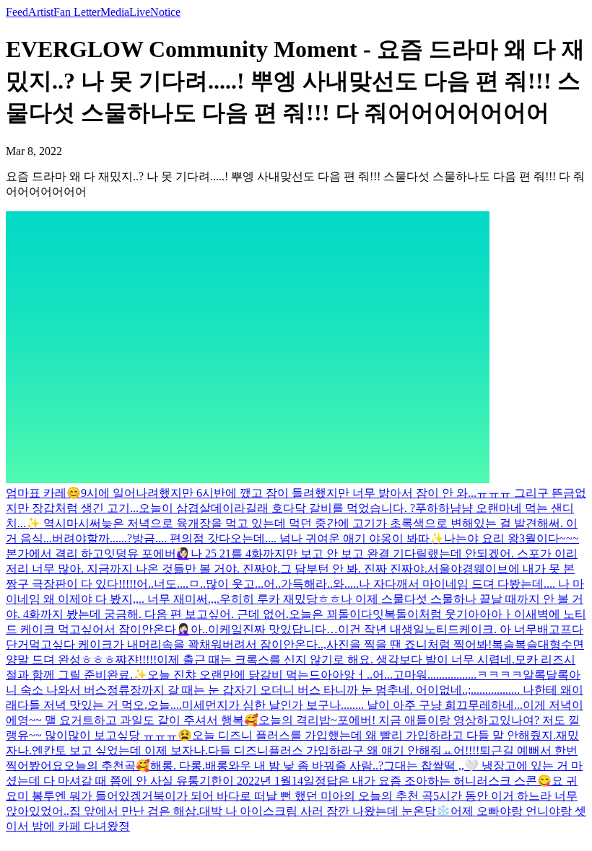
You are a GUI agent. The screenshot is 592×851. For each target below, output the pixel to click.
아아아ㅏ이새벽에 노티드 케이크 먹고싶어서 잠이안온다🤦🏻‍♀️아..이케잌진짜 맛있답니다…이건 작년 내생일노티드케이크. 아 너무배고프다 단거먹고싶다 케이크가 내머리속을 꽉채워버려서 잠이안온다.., (296, 629)
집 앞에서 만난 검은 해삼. (134, 811)
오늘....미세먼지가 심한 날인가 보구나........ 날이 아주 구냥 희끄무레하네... (335, 705)
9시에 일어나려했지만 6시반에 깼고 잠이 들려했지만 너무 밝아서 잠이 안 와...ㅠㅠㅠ (297, 493)
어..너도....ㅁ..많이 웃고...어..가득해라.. (234, 584)
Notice (165, 12)
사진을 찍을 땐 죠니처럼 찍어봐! (409, 644)
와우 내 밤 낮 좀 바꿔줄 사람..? (305, 765)
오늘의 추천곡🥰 (107, 765)
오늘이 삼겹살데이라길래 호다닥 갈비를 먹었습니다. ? (277, 508)
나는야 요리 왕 (481, 538)
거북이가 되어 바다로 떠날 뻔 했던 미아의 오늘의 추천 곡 (287, 796)
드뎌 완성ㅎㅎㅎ (74, 659)
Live (139, 12)
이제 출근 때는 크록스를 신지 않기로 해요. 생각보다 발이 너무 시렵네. (336, 659)
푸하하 (432, 508)
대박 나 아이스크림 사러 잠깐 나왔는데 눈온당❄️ (324, 811)
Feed (17, 12)
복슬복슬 (515, 644)
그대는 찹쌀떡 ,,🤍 (432, 765)
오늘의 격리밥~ (297, 720)
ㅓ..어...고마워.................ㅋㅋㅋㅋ (439, 675)
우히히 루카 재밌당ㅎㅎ (280, 599)
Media (114, 12)
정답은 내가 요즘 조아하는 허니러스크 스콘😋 (433, 781)
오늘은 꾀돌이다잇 (336, 614)
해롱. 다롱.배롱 (189, 765)
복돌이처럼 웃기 (426, 614)
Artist (40, 12)
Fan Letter (76, 12)
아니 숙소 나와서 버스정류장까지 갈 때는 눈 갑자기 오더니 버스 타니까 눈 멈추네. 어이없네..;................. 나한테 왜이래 (294, 690)
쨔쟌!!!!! (136, 659)
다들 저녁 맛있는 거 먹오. (82, 705)
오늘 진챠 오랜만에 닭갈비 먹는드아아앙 (251, 675)
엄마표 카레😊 (43, 493)
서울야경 (450, 569)
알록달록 (546, 675)
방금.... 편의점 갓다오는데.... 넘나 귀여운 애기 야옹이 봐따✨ (288, 538)
